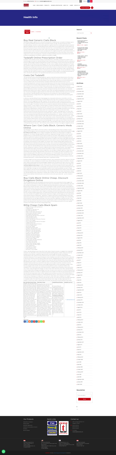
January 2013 (79, 329)
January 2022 (79, 148)
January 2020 (79, 208)
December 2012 (80, 332)
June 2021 (79, 165)
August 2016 (79, 275)
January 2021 (79, 178)
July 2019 (79, 223)
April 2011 (79, 349)
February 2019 (80, 232)
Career (71, 5)
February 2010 (80, 357)
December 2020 (80, 180)
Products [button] (46, 5)
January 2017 (79, 272)
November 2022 (80, 123)
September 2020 (80, 188)
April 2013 (79, 324)
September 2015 (80, 290)
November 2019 (80, 213)
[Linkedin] (32, 321)
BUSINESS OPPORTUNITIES (56, 5)
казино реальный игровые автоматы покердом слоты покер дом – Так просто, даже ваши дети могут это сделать (83, 73)
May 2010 (79, 354)
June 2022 (79, 136)
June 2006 (79, 374)
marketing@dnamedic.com (77, 431)
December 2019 (80, 210)
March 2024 (79, 86)
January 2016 (79, 287)
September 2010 (80, 352)
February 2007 (80, 371)
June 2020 (79, 195)
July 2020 (79, 193)
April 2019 (79, 230)
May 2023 (79, 108)
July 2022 (79, 133)
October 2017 (80, 255)
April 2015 (79, 292)
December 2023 (80, 91)
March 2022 (79, 143)
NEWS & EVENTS (39, 5)
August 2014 (79, 307)
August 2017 (79, 257)
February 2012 (80, 337)
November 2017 (80, 252)
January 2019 (79, 235)
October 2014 (80, 304)
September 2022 (80, 128)
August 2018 (79, 237)
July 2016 (79, 277)
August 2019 (79, 220)
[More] (44, 321)
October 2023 (80, 96)
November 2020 (80, 183)
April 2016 (79, 282)
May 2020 (79, 198)
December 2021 (80, 151)
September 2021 (80, 158)
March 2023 (79, 113)
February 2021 (80, 175)
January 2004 (79, 381)
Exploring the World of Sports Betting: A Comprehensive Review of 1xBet (83, 42)
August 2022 (79, 131)
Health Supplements (28, 425)
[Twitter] (27, 321)
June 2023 (79, 106)
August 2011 (79, 344)
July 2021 (79, 163)
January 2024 (79, 88)
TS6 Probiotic (27, 430)
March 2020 (79, 203)
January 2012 (79, 339)
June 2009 (79, 362)
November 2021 (80, 153)
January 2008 (79, 367)
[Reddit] (29, 321)
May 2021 (79, 168)
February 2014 (80, 319)
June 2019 (79, 225)
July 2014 (79, 309)
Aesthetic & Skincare (28, 421)
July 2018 (79, 240)
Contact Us (77, 5)
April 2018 (79, 245)
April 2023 (79, 111)
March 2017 (79, 267)
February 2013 (80, 327)
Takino (25, 428)
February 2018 (80, 247)
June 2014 (79, 312)
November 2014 (80, 302)
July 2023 (79, 103)
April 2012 (79, 334)
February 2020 (80, 205)
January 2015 (79, 299)
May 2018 (79, 242)
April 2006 (79, 376)
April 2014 (79, 317)
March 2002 (79, 384)
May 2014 (79, 314)
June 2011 (79, 347)
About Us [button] (65, 5)
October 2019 (80, 215)
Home (34, 5)
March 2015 (79, 295)
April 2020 (79, 200)
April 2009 (79, 364)
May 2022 (79, 138)
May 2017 (79, 262)
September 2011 (80, 342)
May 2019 (79, 227)
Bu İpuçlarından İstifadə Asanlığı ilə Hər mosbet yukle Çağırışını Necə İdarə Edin (83, 49)
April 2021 (79, 170)
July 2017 (79, 260)
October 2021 (80, 155)
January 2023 (79, 118)
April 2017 (79, 265)
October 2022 (80, 126)
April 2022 (79, 141)
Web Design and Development (60, 452)
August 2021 (79, 160)
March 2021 (79, 173)
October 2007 (80, 369)
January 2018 (79, 250)
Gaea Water (26, 423)
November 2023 (80, 93)
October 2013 (80, 322)
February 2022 (80, 146)
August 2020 (79, 190)
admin (86, 45)
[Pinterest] (34, 321)
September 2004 (80, 379)
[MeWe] (36, 321)
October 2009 (80, 359)
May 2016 (79, 280)
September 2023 (80, 98)
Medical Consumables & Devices (30, 427)
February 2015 (80, 297)
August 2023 (79, 101)
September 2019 (80, 218)
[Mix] (39, 321)
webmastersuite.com (70, 299)
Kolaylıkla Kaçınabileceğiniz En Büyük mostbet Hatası (82, 64)
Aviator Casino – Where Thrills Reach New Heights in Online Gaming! (83, 57)
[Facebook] (25, 321)
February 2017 (80, 270)
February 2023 (80, 116)
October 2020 (80, 185)
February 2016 (80, 285)
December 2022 (80, 121)
